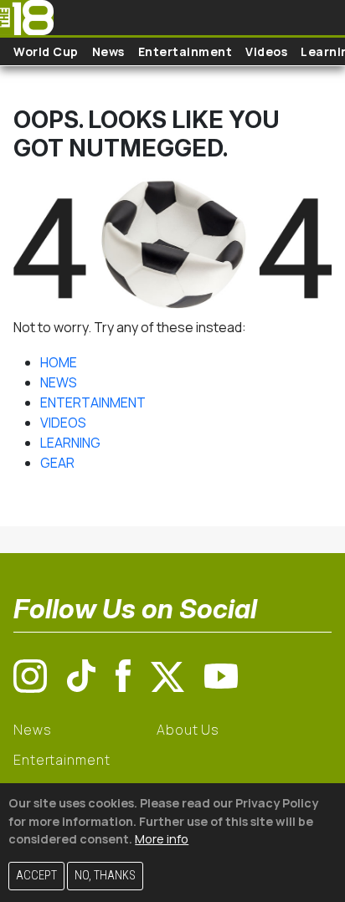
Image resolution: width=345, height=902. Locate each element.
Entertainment (185, 51)
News (108, 51)
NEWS (58, 382)
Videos (266, 51)
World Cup (46, 51)
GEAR (57, 463)
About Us (188, 729)
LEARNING (70, 442)
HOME (58, 362)
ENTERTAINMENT (93, 402)
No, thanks (105, 876)
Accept (36, 876)
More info (161, 839)
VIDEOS (63, 422)
